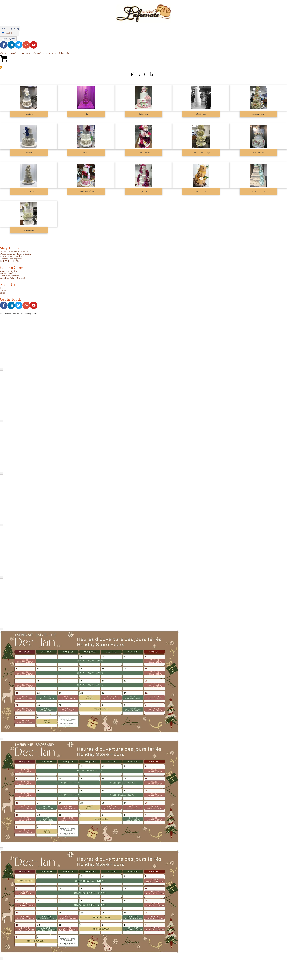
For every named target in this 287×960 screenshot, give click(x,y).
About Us (4, 53)
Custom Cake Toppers (11, 259)
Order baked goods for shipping (15, 254)
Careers (3, 290)
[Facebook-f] (3, 45)
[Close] (1, 369)
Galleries (16, 53)
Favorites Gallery (8, 273)
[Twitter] (18, 45)
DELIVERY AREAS (9, 261)
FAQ (2, 288)
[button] (9, 33)
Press (2, 293)
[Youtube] (33, 45)
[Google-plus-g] (26, 45)
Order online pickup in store (14, 251)
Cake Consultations (9, 271)
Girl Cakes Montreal (10, 276)
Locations (51, 53)
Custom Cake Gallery (33, 53)
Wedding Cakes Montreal (12, 278)
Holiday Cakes (63, 53)
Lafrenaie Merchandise (11, 256)
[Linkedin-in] (11, 45)
